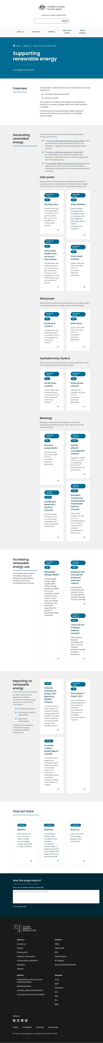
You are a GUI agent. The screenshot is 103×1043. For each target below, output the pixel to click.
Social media (53, 1027)
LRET (56, 992)
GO (56, 1000)
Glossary (20, 969)
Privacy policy (22, 952)
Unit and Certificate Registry (65, 964)
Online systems (82, 31)
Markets (51, 32)
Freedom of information (26, 956)
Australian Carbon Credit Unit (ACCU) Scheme (66, 163)
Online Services (60, 956)
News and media (67, 31)
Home (18, 46)
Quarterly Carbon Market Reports (30, 990)
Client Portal (59, 948)
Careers (53, 15)
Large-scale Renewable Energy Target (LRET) (65, 152)
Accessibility (27, 1027)
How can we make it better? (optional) (28, 887)
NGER (57, 983)
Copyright (40, 1027)
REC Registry (59, 960)
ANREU (57, 944)
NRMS (57, 1004)
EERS (56, 952)
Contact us (45, 15)
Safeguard (59, 987)
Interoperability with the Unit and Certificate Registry (29, 980)
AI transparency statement (27, 960)
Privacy (16, 1027)
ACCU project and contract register (31, 994)
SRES (56, 996)
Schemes (36, 32)
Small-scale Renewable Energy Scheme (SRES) (66, 141)
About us (20, 32)
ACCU (57, 979)
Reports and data (24, 986)
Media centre (61, 15)
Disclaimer (21, 964)
